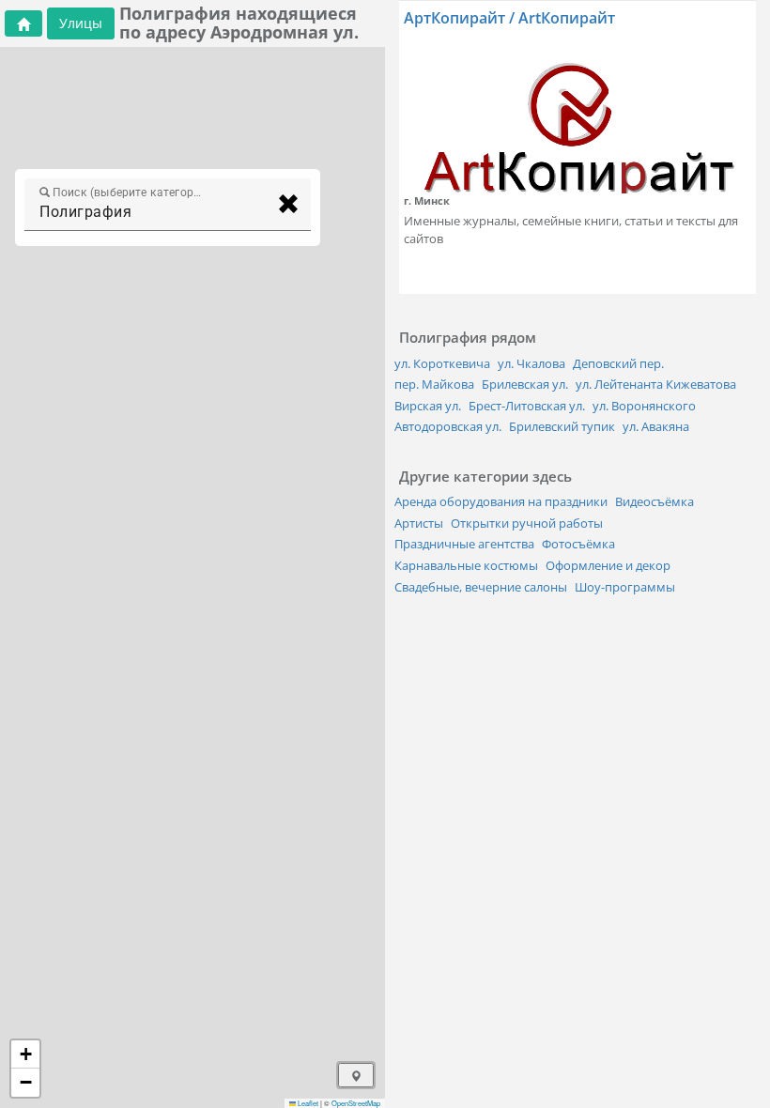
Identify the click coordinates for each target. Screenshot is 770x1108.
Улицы (80, 23)
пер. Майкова (434, 384)
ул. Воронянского (644, 405)
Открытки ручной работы (527, 523)
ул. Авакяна (656, 426)
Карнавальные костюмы (466, 565)
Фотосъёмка (578, 543)
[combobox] (150, 212)
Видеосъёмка (654, 501)
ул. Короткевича (442, 363)
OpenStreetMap (355, 1103)
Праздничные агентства (464, 543)
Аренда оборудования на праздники (501, 501)
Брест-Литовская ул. (527, 405)
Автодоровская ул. (447, 426)
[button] (25, 1054)
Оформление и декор (608, 565)
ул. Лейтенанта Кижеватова (656, 384)
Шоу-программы (625, 586)
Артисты (418, 523)
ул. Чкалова (531, 363)
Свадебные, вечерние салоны (480, 586)
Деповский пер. (618, 363)
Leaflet (307, 1103)
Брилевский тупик (562, 426)
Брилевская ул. (525, 384)
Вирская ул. (427, 405)
